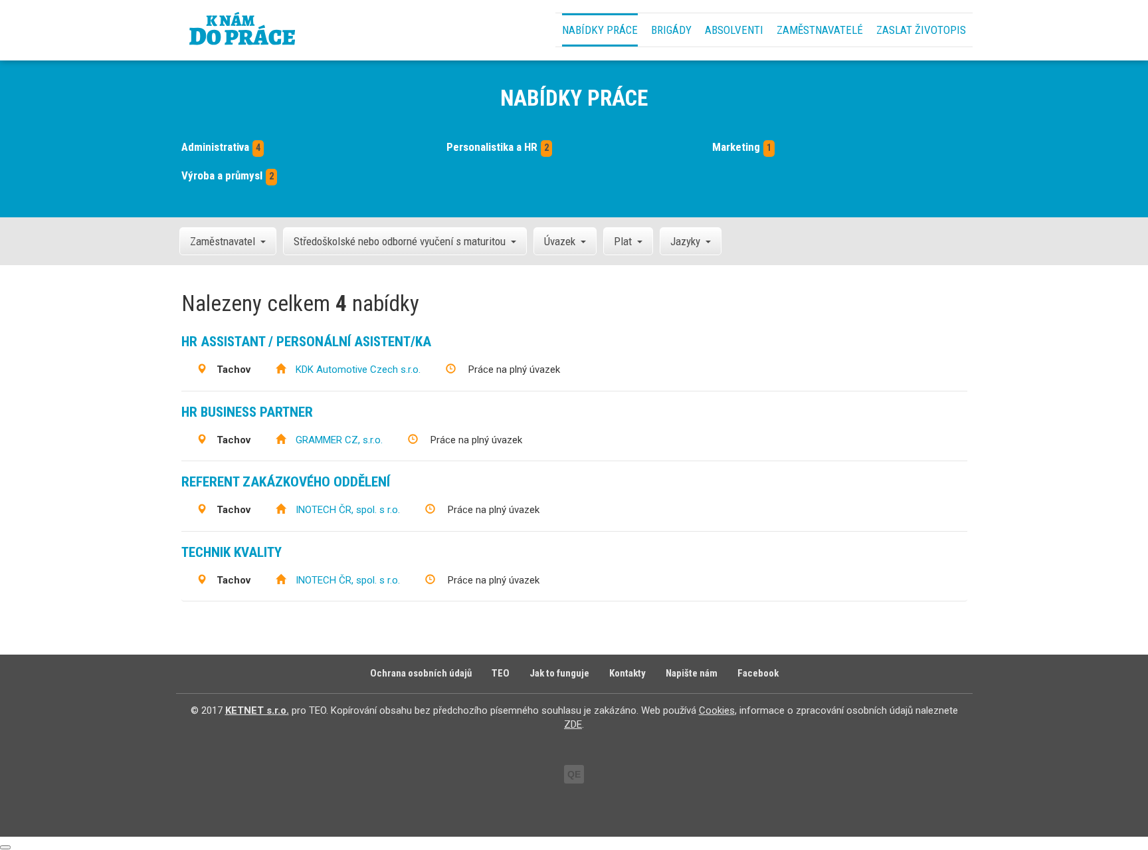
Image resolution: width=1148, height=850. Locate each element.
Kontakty (627, 673)
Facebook (758, 673)
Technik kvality (231, 552)
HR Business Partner (247, 412)
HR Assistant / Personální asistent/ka (306, 342)
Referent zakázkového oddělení (285, 482)
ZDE (573, 724)
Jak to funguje (559, 673)
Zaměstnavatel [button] (222, 241)
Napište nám (692, 673)
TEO (501, 673)
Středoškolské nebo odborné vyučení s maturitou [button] (400, 241)
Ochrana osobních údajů (421, 673)
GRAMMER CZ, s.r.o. (339, 440)
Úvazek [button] (559, 241)
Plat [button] (623, 241)
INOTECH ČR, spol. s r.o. (348, 510)
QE (574, 774)
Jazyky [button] (685, 241)
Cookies (717, 710)
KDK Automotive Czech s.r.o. (358, 369)
